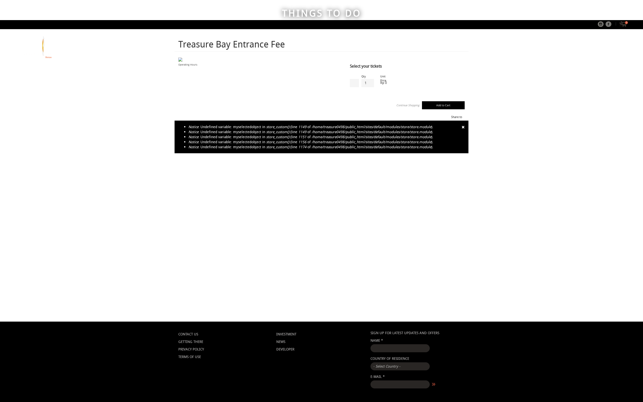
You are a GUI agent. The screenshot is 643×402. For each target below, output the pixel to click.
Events (621, 53)
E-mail (377, 376)
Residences (598, 53)
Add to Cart (443, 105)
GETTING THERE (190, 341)
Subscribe (434, 384)
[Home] (36, 47)
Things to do (537, 53)
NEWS (280, 341)
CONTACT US (188, 334)
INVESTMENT (286, 334)
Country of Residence (389, 358)
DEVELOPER (285, 349)
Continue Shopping (407, 105)
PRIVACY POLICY (191, 349)
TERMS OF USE (189, 356)
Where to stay (569, 53)
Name (376, 340)
